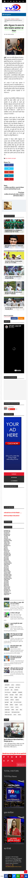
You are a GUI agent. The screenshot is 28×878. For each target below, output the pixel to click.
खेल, (6, 34)
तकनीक (6, 694)
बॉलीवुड (16, 697)
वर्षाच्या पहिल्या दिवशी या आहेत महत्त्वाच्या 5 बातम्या (16, 646)
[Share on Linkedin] (9, 175)
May (5, 546)
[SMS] (14, 876)
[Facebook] (6, 876)
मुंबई (11, 702)
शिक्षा (21, 709)
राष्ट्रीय (16, 704)
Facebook (14, 318)
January (5, 543)
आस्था (6, 687)
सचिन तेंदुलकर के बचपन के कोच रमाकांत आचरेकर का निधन (14, 28)
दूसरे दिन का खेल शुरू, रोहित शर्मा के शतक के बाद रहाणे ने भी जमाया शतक (13, 292)
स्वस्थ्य (15, 714)
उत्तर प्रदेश (11, 687)
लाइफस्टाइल (7, 709)
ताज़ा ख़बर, (12, 34)
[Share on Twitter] (9, 168)
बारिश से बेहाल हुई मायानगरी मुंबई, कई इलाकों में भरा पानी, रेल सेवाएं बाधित (16, 635)
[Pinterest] (22, 876)
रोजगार (12, 707)
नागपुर (11, 697)
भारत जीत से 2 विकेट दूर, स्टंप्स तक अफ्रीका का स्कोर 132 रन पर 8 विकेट (13, 262)
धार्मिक (21, 694)
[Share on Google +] (9, 172)
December (6, 530)
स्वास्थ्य (19, 714)
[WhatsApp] (18, 876)
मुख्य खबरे (6, 702)
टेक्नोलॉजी (14, 692)
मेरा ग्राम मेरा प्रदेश (17, 702)
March (5, 549)
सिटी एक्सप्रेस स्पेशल (15, 712)
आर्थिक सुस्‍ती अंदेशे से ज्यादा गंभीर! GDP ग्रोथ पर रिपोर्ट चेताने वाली (16, 668)
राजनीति (6, 704)
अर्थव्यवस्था (18, 685)
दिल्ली (16, 694)
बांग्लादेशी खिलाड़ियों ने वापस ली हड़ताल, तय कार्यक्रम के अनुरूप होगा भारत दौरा (13, 231)
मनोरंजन (12, 699)
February (6, 550)
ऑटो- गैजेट (17, 687)
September (6, 540)
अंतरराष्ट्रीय (7, 685)
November (6, 531)
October (6, 533)
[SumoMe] (26, 876)
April (5, 548)
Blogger (21, 318)
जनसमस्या (12, 19)
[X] (10, 876)
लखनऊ (16, 707)
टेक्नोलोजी (20, 692)
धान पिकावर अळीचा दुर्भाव (15, 613)
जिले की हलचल (7, 692)
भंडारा (20, 697)
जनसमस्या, (8, 34)
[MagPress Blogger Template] (14, 7)
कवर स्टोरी (7, 689)
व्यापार (17, 709)
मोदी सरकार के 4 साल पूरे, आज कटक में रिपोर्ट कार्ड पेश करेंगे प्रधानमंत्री (16, 658)
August (5, 541)
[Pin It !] (9, 179)
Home (6, 19)
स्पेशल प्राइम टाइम (8, 714)
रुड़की (21, 704)
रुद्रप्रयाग (7, 707)
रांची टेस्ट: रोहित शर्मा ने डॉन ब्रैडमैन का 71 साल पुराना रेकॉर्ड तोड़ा (13, 277)
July (5, 536)
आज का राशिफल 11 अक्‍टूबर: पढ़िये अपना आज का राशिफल (17, 603)
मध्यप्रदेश (6, 699)
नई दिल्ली (6, 697)
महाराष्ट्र (17, 699)
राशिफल (11, 704)
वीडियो (13, 709)
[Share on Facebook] (9, 165)
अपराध (12, 685)
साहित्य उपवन (7, 712)
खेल (9, 19)
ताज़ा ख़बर (17, 19)
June (5, 538)
